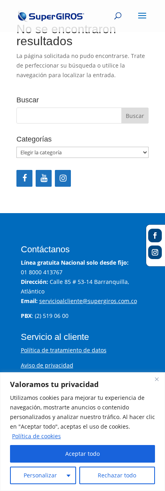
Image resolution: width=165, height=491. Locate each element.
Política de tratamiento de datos (64, 350)
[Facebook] (24, 178)
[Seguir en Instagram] (155, 252)
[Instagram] (63, 178)
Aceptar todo (82, 453)
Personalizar (40, 475)
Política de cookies (36, 436)
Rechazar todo (117, 475)
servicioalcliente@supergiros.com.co (88, 301)
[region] (82, 431)
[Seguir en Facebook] (155, 235)
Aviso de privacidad (47, 365)
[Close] (156, 379)
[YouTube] (44, 178)
